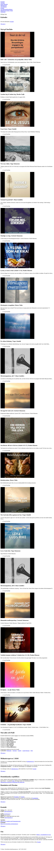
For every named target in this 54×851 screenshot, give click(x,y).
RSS (32, 750)
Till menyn (3, 24)
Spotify (19, 750)
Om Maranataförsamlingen (6, 9)
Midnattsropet (4, 5)
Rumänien (16, 796)
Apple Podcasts (25, 750)
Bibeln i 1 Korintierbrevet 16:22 (44, 834)
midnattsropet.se (30, 761)
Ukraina (22, 796)
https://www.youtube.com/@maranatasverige (11, 821)
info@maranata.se (8, 811)
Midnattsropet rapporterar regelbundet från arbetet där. (12, 782)
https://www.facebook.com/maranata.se (9, 823)
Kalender (3, 1)
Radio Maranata (4, 4)
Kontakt (2, 8)
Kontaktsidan (35, 798)
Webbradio (3, 12)
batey (13, 781)
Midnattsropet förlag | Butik (7, 10)
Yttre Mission (4, 6)
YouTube (3, 3)
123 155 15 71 (7, 813)
